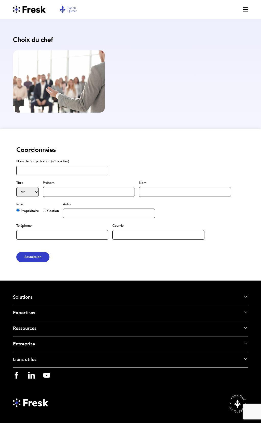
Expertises (24, 313)
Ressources (24, 328)
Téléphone (24, 225)
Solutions (23, 297)
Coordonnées (36, 150)
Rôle (19, 204)
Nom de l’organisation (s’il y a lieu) (42, 161)
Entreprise (24, 344)
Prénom (49, 182)
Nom (142, 182)
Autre (67, 204)
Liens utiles (24, 359)
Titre (19, 182)
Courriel (118, 225)
